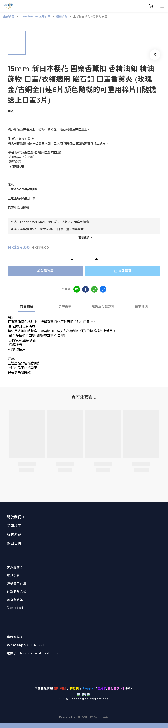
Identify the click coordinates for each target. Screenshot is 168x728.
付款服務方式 (16, 592)
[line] (77, 289)
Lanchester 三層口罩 (35, 16)
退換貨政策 (15, 600)
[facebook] (85, 289)
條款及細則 (15, 608)
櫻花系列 (62, 16)
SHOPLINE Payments (93, 717)
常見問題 (13, 576)
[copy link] (103, 289)
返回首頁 (14, 543)
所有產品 (14, 534)
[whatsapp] (94, 289)
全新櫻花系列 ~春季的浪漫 (90, 16)
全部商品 (9, 16)
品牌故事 (14, 526)
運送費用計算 (16, 584)
